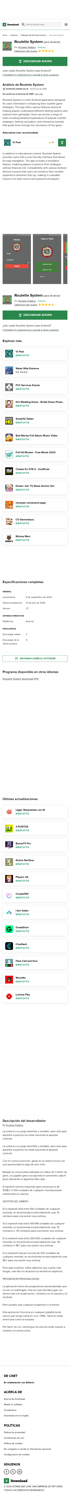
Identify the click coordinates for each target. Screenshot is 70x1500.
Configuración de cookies (17, 1454)
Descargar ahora (37, 61)
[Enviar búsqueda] (23, 24)
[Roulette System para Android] (7, 46)
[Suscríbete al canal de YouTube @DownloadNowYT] (19, 1471)
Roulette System (37, 41)
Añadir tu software (13, 1404)
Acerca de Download (14, 1399)
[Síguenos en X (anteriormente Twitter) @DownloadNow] (13, 1471)
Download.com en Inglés (16, 1415)
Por (25, 47)
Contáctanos (10, 1410)
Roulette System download (18, 679)
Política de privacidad (14, 1432)
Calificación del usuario (25, 51)
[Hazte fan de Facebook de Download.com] (6, 1471)
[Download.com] (11, 24)
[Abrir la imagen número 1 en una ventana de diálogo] (47, 259)
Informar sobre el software (38, 658)
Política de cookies (13, 1443)
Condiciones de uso (14, 1438)
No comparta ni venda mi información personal (27, 1449)
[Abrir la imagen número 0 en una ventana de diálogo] (17, 259)
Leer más (39, 94)
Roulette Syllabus (14, 1125)
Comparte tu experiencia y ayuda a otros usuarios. (31, 75)
